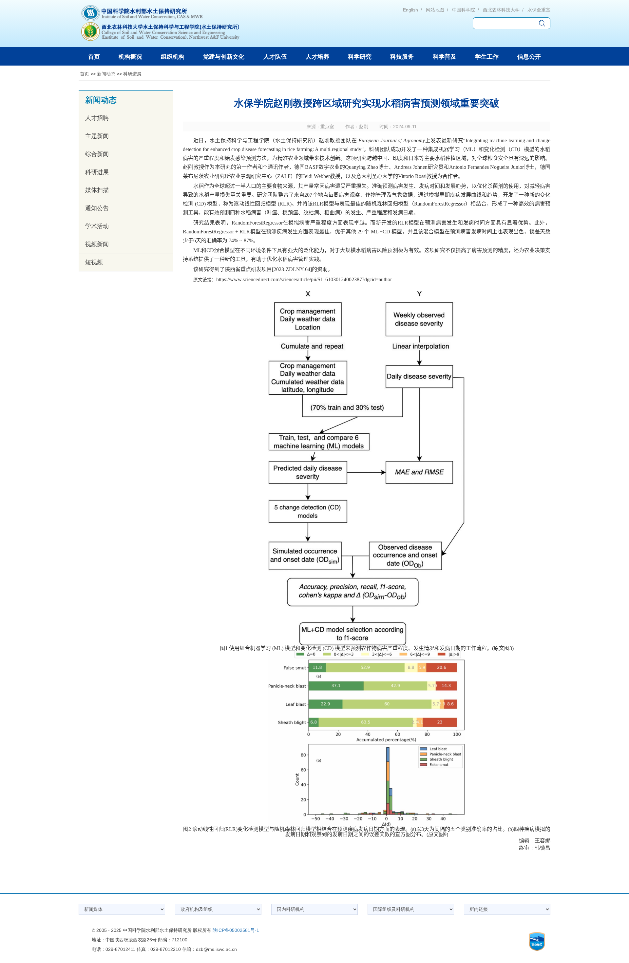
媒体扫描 (97, 190)
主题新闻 (97, 136)
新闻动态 (106, 73)
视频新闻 (97, 244)
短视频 (94, 262)
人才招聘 (97, 118)
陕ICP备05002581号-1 (236, 930)
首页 (84, 73)
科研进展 (132, 73)
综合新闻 (97, 154)
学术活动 (97, 226)
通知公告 (97, 208)
